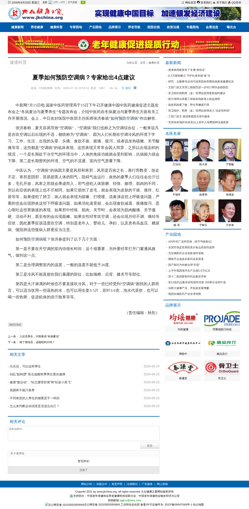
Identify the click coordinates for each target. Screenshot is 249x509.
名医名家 (173, 133)
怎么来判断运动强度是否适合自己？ (85, 406)
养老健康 (37, 27)
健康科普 (56, 27)
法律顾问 (132, 484)
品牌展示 (115, 27)
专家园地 (76, 27)
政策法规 (173, 27)
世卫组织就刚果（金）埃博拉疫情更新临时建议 (196, 93)
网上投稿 (162, 484)
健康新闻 (17, 27)
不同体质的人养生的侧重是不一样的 (85, 398)
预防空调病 (128, 118)
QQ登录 (236, 2)
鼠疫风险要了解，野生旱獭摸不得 (188, 104)
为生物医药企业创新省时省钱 (186, 253)
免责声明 (116, 484)
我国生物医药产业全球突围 (184, 293)
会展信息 (212, 27)
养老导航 (134, 27)
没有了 (84, 470)
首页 (143, 62)
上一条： (13, 336)
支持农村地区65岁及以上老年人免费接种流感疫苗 (198, 122)
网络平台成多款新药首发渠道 (186, 259)
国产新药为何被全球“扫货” (184, 264)
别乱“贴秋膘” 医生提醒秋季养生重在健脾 (85, 374)
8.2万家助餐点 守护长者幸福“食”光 (189, 75)
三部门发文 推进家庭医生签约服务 (189, 116)
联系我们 (204, 2)
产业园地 (95, 27)
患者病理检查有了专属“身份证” (187, 69)
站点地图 (198, 504)
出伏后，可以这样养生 (85, 366)
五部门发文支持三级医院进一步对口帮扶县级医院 (198, 87)
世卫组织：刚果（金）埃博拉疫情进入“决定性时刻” (199, 110)
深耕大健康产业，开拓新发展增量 (188, 288)
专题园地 (192, 27)
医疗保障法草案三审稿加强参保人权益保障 (194, 98)
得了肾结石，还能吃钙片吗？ (37, 342)
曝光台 (231, 27)
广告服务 (147, 484)
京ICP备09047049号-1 (178, 504)
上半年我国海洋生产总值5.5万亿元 (189, 270)
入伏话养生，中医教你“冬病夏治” (39, 336)
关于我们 (219, 2)
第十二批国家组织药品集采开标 (187, 276)
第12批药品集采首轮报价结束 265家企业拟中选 (197, 282)
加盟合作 (101, 484)
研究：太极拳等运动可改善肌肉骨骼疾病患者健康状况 (201, 81)
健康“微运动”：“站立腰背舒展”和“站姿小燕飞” (85, 382)
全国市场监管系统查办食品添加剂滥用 (191, 247)
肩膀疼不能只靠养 (85, 390)
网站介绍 (86, 484)
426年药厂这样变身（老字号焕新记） (191, 241)
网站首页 (188, 2)
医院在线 (153, 27)
